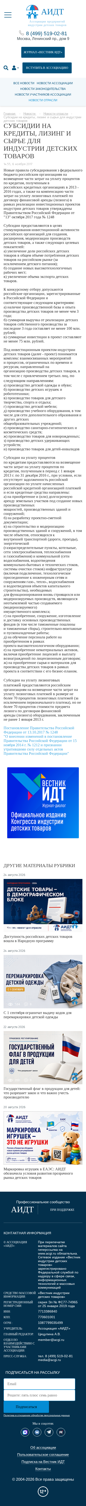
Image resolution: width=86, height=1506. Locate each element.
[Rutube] (61, 1432)
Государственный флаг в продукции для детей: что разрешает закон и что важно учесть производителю (42, 1093)
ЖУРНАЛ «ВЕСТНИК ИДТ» (43, 52)
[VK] (37, 1432)
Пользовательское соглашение (43, 1455)
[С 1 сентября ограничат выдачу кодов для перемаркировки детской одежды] (43, 981)
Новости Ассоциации (55, 83)
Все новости (23, 83)
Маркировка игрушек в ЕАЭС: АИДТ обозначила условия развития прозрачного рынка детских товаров (38, 1173)
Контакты (43, 1469)
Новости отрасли (43, 100)
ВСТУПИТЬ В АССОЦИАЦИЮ (47, 68)
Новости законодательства (43, 89)
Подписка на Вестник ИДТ (43, 1462)
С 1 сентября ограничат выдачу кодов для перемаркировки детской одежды (37, 1015)
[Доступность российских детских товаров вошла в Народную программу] (43, 905)
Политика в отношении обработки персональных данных (37, 1415)
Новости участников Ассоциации (43, 94)
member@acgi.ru (51, 1340)
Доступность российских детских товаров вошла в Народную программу (38, 939)
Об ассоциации (43, 1447)
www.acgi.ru (47, 1253)
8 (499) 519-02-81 (46, 33)
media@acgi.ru (49, 1360)
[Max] (25, 1432)
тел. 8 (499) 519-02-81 (55, 1356)
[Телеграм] (49, 1432)
